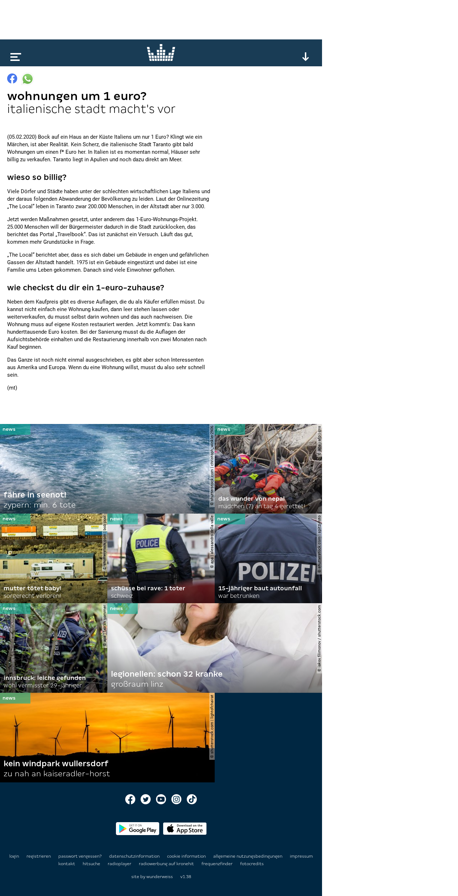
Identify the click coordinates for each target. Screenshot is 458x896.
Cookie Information (187, 856)
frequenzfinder (217, 863)
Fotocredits (252, 863)
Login (14, 856)
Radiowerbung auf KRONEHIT (167, 863)
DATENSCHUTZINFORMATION (135, 856)
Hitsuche (92, 863)
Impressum (301, 856)
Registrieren (38, 856)
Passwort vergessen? (80, 856)
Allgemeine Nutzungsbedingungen (248, 856)
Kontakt (67, 863)
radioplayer (120, 863)
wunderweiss (159, 876)
